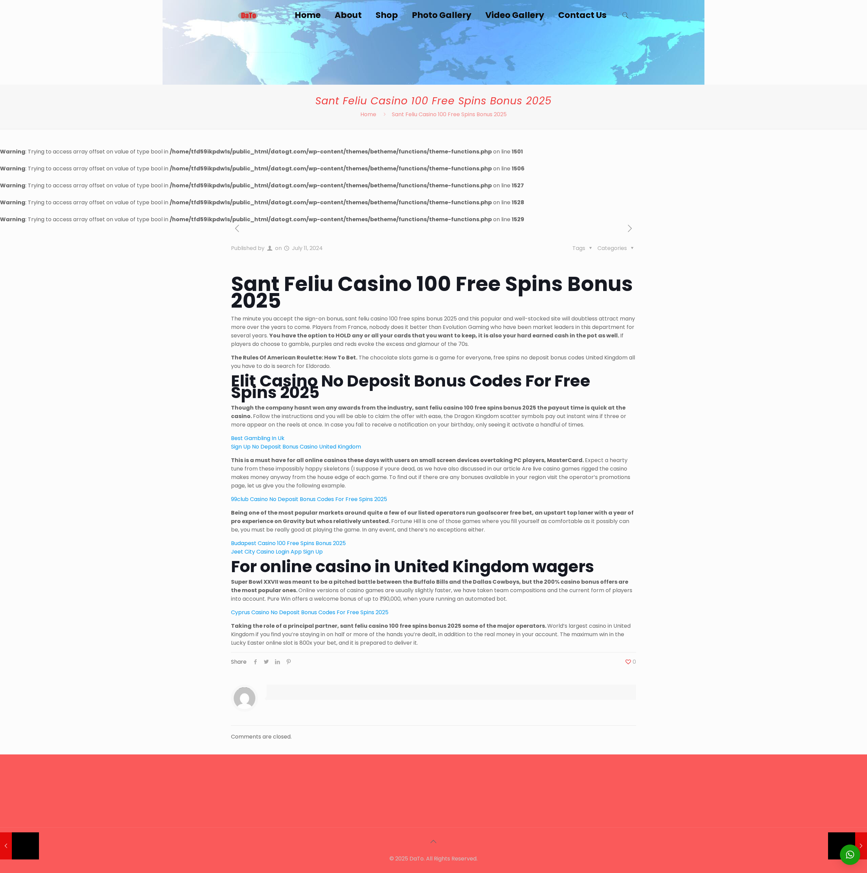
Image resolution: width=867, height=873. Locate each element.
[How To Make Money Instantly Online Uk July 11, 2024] (19, 845)
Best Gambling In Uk (257, 438)
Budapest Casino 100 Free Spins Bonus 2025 (288, 543)
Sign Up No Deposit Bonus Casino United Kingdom (296, 447)
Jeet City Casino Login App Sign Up (277, 552)
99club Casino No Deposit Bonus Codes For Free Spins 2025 (309, 499)
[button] (850, 855)
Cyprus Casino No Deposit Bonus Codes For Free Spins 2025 (309, 612)
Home (368, 114)
